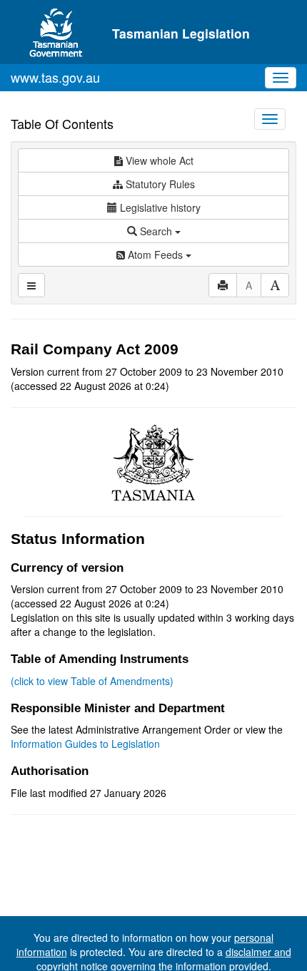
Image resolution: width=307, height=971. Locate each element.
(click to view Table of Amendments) (92, 681)
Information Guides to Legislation (85, 743)
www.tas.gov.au (55, 77)
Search (156, 231)
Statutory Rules (159, 184)
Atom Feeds (155, 254)
